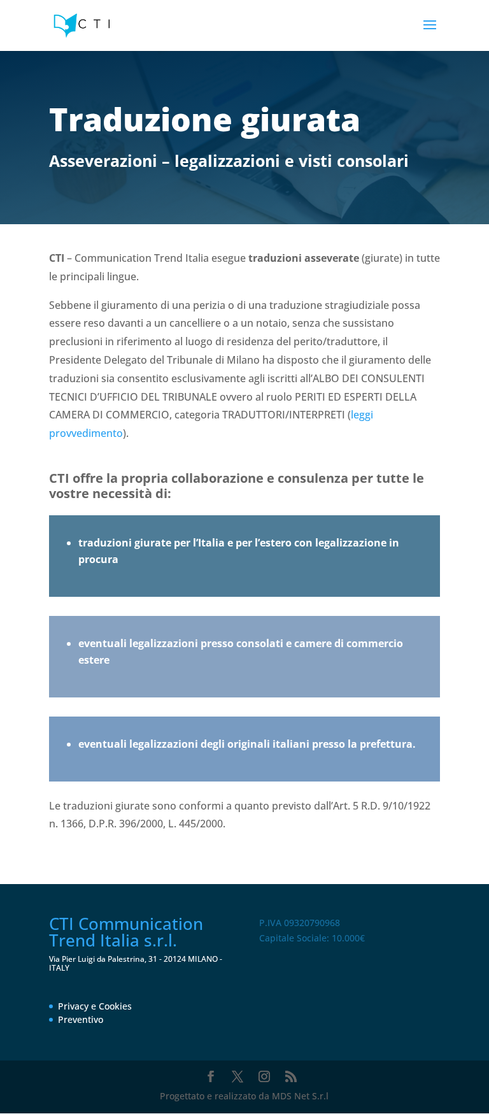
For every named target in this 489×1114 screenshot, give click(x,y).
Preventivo (80, 1019)
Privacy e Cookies (95, 1006)
